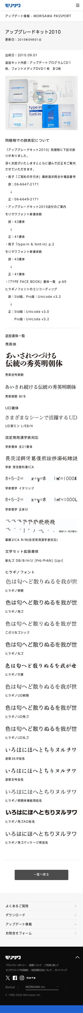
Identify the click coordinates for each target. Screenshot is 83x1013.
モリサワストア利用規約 (17, 970)
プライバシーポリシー (16, 965)
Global (10, 987)
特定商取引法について (41, 970)
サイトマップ (61, 970)
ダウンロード (15, 915)
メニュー (77, 5)
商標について (35, 965)
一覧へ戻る (41, 874)
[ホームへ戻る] (15, 5)
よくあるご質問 (17, 906)
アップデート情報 (19, 924)
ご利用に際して (51, 965)
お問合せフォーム (19, 933)
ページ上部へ (77, 957)
